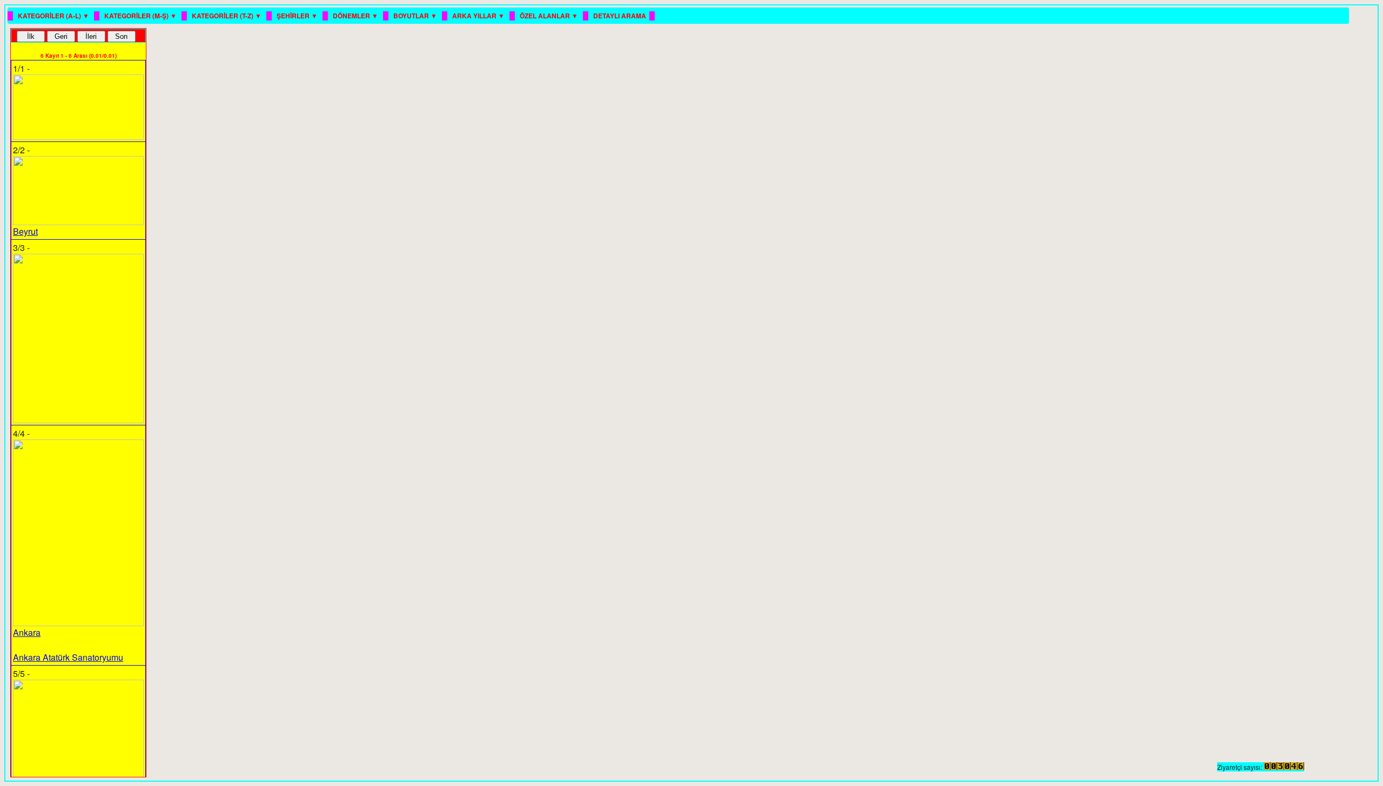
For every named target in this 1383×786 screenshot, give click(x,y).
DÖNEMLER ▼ (356, 16)
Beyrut (25, 231)
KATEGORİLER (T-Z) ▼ (227, 16)
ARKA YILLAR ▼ (479, 16)
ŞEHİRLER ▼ (298, 16)
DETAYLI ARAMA (619, 16)
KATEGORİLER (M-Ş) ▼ (141, 16)
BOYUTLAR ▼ (416, 16)
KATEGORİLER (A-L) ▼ (54, 16)
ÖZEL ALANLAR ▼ (550, 16)
